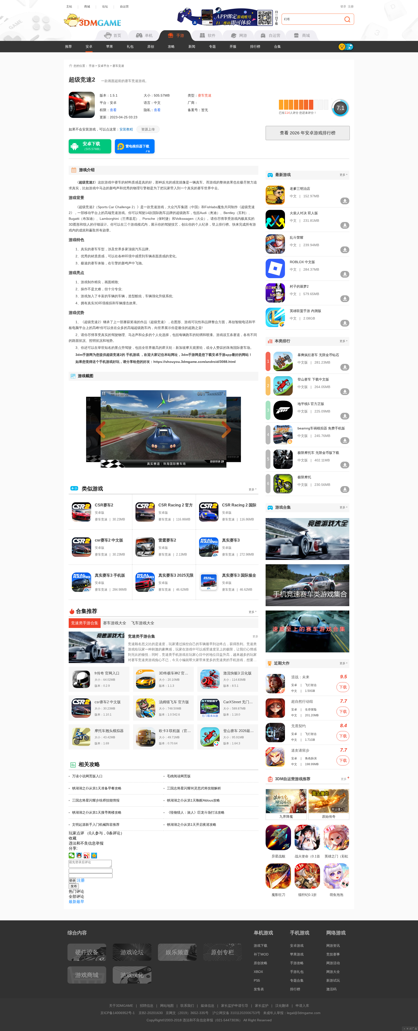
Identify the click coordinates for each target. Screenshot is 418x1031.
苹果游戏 (297, 954)
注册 (351, 6)
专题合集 (297, 980)
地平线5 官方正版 (311, 404)
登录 (343, 6)
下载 (343, 687)
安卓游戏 (297, 945)
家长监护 (262, 1006)
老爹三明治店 (300, 189)
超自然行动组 (302, 701)
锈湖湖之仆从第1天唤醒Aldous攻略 (193, 800)
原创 (150, 46)
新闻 (191, 46)
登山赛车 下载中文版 (313, 379)
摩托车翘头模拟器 (109, 731)
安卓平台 (103, 66)
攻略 (171, 46)
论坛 (105, 6)
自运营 (124, 6)
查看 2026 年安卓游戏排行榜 (308, 132)
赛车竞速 (118, 66)
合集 (277, 46)
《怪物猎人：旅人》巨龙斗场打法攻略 (195, 812)
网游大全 (333, 972)
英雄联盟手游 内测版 (305, 311)
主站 (69, 6)
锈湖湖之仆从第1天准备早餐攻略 (96, 788)
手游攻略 (297, 963)
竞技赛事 (333, 954)
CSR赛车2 (104, 505)
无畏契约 (298, 726)
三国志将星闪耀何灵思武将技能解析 (194, 788)
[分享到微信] (72, 855)
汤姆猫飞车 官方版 (174, 702)
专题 (212, 46)
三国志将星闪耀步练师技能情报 (95, 800)
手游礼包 (297, 972)
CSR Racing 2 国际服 (239, 505)
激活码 (331, 989)
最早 (80, 902)
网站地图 (167, 1006)
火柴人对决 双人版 (304, 213)
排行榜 (255, 46)
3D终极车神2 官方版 (175, 673)
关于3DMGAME (121, 1006)
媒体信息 (207, 1006)
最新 (72, 902)
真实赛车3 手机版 (110, 575)
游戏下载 (260, 945)
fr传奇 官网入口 (107, 673)
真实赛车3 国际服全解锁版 (239, 575)
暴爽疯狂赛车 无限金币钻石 (318, 355)
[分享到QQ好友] (79, 855)
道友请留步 (300, 750)
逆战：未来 (300, 677)
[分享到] (94, 855)
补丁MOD (261, 954)
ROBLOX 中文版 (302, 262)
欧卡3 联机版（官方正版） (175, 731)
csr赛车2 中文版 (109, 540)
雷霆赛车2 (167, 540)
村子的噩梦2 (299, 286)
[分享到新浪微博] (87, 855)
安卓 (89, 46)
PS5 (257, 980)
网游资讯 (333, 945)
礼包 (130, 46)
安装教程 (126, 129)
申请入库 (302, 1006)
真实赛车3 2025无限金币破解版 (176, 575)
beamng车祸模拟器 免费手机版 (321, 428)
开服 (233, 46)
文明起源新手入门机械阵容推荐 (95, 824)
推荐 (68, 46)
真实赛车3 (231, 540)
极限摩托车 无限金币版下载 (318, 453)
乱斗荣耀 (296, 237)
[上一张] (109, 429)
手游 (92, 66)
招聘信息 (146, 1006)
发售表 (259, 989)
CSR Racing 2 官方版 (175, 505)
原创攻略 (260, 963)
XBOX (258, 972)
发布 (74, 886)
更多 (253, 489)
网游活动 (333, 963)
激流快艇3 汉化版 (237, 673)
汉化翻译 (282, 1006)
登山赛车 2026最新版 (239, 731)
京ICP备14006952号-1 (117, 1013)
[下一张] (217, 429)
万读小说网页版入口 (87, 776)
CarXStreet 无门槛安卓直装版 (239, 702)
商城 (87, 6)
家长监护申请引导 (234, 1006)
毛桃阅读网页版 (179, 776)
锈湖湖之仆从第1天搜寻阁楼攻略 (96, 812)
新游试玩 (333, 980)
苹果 (109, 46)
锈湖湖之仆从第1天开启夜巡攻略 (191, 824)
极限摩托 (304, 477)
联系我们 (187, 1006)
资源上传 (148, 129)
